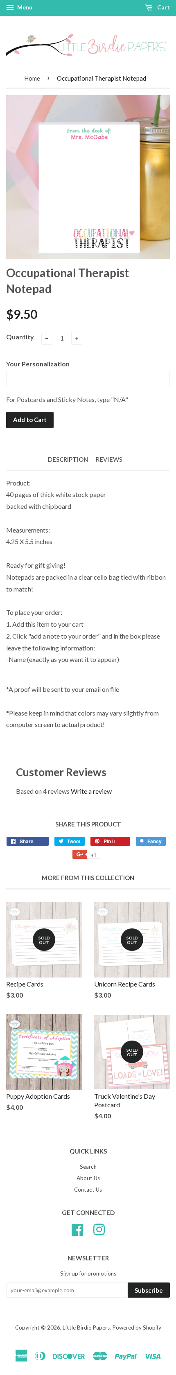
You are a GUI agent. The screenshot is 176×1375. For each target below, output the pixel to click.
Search (88, 1166)
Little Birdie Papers (86, 1327)
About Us (88, 1178)
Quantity (20, 337)
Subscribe (149, 1290)
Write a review (91, 791)
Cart (163, 7)
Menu (24, 7)
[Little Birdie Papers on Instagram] (99, 1228)
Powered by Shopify (136, 1327)
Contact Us (88, 1189)
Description (68, 459)
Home (32, 78)
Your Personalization (38, 364)
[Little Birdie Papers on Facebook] (77, 1228)
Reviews (108, 459)
